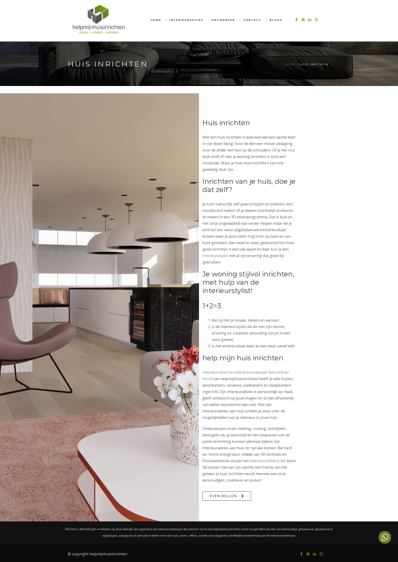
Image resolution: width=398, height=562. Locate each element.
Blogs (275, 20)
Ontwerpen (223, 20)
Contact (252, 20)
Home (156, 20)
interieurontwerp (265, 460)
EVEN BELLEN (223, 496)
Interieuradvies (186, 20)
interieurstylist (215, 255)
